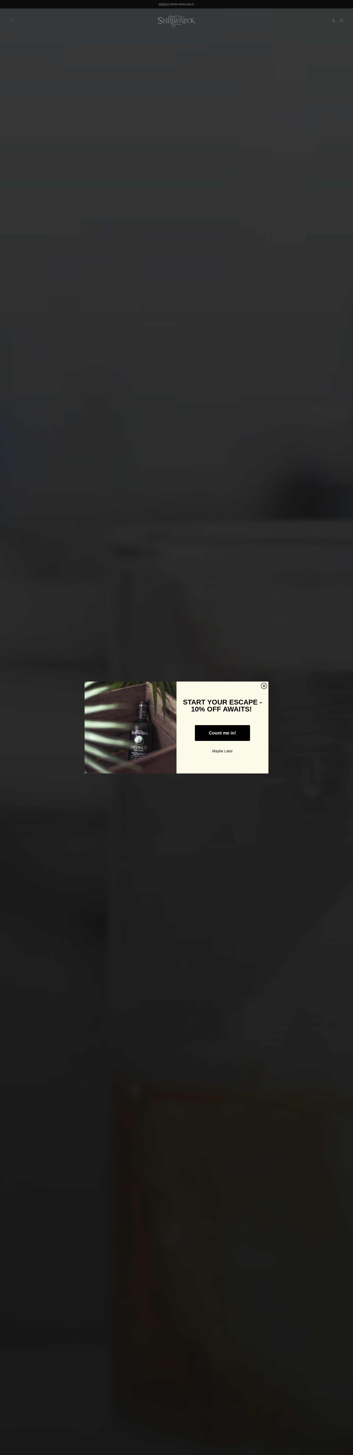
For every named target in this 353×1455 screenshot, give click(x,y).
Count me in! (222, 732)
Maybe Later (222, 751)
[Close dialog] (264, 686)
